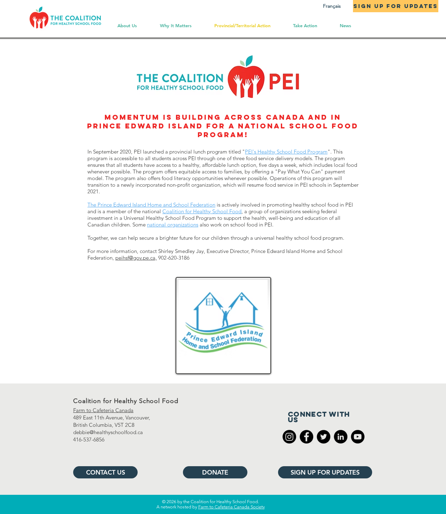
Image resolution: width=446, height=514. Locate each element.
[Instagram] (289, 437)
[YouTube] (357, 437)
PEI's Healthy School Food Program (286, 151)
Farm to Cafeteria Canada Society (231, 506)
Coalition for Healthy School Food (201, 211)
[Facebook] (306, 437)
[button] (305, 25)
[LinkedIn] (340, 437)
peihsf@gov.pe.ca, (136, 257)
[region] (222, 324)
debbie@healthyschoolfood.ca (108, 432)
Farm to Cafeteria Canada (103, 410)
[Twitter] (323, 437)
